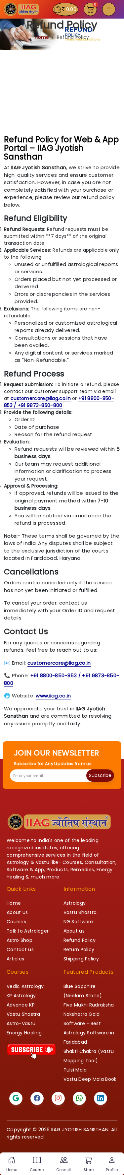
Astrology (74, 903)
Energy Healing (24, 1032)
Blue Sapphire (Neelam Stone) (82, 991)
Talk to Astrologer (28, 931)
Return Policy (79, 949)
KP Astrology (21, 995)
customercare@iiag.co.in (41, 398)
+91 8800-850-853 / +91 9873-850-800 (59, 402)
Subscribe (100, 775)
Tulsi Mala (75, 1070)
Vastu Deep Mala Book (90, 1079)
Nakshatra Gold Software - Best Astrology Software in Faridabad (88, 1028)
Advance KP (21, 1005)
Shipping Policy (81, 958)
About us (74, 931)
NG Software (78, 921)
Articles (15, 958)
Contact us (20, 949)
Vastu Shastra (80, 912)
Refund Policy (79, 940)
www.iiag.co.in (53, 695)
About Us (17, 912)
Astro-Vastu (21, 1023)
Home (42, 37)
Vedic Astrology (25, 986)
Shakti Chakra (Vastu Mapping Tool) (88, 1056)
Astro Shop (19, 940)
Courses (16, 921)
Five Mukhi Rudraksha (88, 1005)
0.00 (71, 9)
